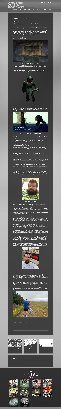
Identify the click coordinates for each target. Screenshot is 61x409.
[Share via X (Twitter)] (15, 328)
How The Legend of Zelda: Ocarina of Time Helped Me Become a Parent (30, 349)
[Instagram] (46, 2)
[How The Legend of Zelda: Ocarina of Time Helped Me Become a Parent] (30, 343)
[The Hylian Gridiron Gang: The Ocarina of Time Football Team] (15, 343)
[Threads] (44, 2)
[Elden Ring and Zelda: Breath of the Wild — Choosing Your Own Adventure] (46, 343)
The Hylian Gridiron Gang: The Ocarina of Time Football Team (15, 349)
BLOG (14, 325)
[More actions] (47, 15)
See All (52, 337)
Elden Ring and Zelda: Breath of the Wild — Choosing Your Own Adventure (45, 349)
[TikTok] (48, 2)
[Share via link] (20, 328)
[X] (52, 2)
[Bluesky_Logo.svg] (42, 2)
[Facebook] (50, 2)
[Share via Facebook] (13, 328)
